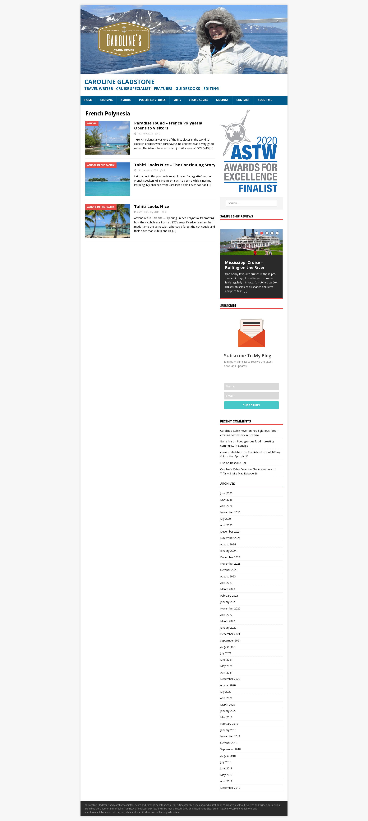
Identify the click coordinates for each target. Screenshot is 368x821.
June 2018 (226, 768)
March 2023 (227, 589)
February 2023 (229, 595)
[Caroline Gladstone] (184, 71)
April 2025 (226, 525)
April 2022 (226, 615)
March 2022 (227, 621)
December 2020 (230, 679)
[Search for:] (251, 203)
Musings (222, 100)
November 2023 (230, 563)
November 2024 (230, 538)
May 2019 (226, 717)
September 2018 (230, 749)
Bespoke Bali (238, 463)
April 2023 (226, 583)
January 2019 (228, 730)
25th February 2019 (148, 212)
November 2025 (230, 512)
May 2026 (226, 499)
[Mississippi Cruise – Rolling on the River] (251, 242)
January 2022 (228, 627)
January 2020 (228, 711)
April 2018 (226, 781)
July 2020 (225, 691)
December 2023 (230, 557)
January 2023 (228, 602)
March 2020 (227, 704)
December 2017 (230, 788)
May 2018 (226, 775)
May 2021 (226, 666)
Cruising (106, 100)
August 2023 (228, 576)
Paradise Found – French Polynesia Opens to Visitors (168, 125)
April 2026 (226, 506)
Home (88, 100)
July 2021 (225, 653)
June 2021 (226, 659)
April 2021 (226, 672)
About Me (265, 100)
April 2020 (226, 698)
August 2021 (228, 647)
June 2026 (226, 493)
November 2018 (230, 736)
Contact (243, 100)
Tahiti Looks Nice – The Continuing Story (174, 164)
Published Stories (152, 100)
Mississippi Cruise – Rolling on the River (245, 265)
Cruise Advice (198, 100)
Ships (177, 100)
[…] (211, 148)
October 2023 (228, 570)
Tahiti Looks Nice (151, 206)
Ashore (126, 100)
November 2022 (230, 608)
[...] (245, 291)
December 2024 (230, 531)
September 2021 (230, 640)
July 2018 (225, 762)
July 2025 (225, 518)
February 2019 (229, 723)
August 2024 (228, 544)
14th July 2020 (145, 133)
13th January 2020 (147, 170)
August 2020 (228, 685)
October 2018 (228, 743)
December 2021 (230, 634)
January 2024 (228, 551)
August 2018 (228, 756)
